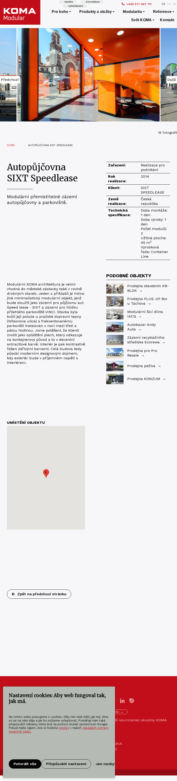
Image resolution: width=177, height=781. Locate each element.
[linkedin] (122, 700)
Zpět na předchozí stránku (41, 594)
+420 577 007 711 (138, 4)
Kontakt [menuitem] (167, 20)
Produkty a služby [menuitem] (95, 12)
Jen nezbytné (108, 764)
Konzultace (93, 1)
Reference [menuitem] (162, 12)
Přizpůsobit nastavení (66, 764)
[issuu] (132, 700)
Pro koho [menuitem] (60, 12)
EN (174, 4)
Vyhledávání (75, 5)
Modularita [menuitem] (132, 12)
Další (171, 79)
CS (163, 4)
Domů (11, 145)
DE (169, 4)
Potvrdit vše (25, 764)
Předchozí (10, 79)
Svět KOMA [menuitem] (141, 20)
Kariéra (69, 1)
